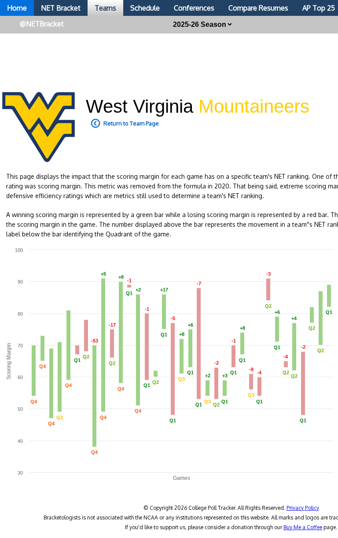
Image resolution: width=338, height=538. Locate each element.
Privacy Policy (303, 508)
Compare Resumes (258, 8)
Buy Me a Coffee (302, 527)
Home (17, 8)
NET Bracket (61, 8)
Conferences (194, 8)
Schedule (145, 8)
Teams (105, 8)
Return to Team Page (131, 123)
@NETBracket (42, 23)
